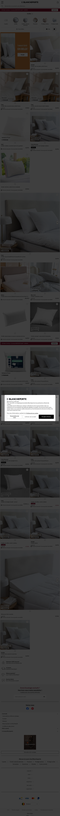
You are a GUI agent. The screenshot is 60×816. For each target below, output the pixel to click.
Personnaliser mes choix (14, 416)
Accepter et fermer (46, 416)
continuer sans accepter (30, 416)
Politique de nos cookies (32, 413)
